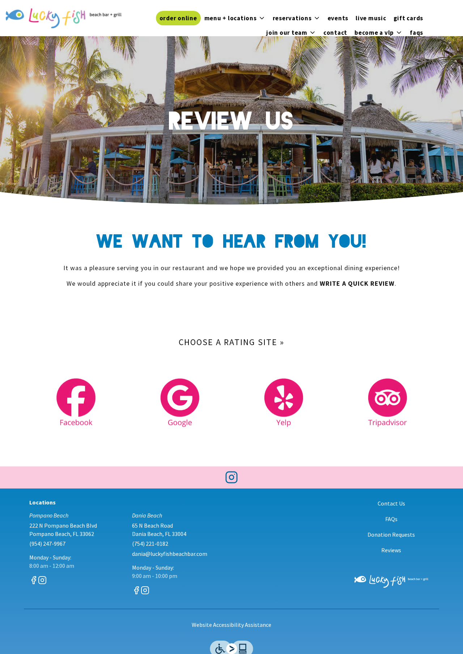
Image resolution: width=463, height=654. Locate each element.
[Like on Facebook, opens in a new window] (33, 581)
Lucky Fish (391, 581)
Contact (335, 33)
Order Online (178, 18)
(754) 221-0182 (150, 543)
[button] (235, 18)
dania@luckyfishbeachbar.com (169, 553)
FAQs (416, 33)
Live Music (371, 18)
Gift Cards (409, 18)
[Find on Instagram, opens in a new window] (231, 479)
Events (338, 18)
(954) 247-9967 (47, 543)
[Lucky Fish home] (64, 18)
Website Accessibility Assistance (231, 624)
